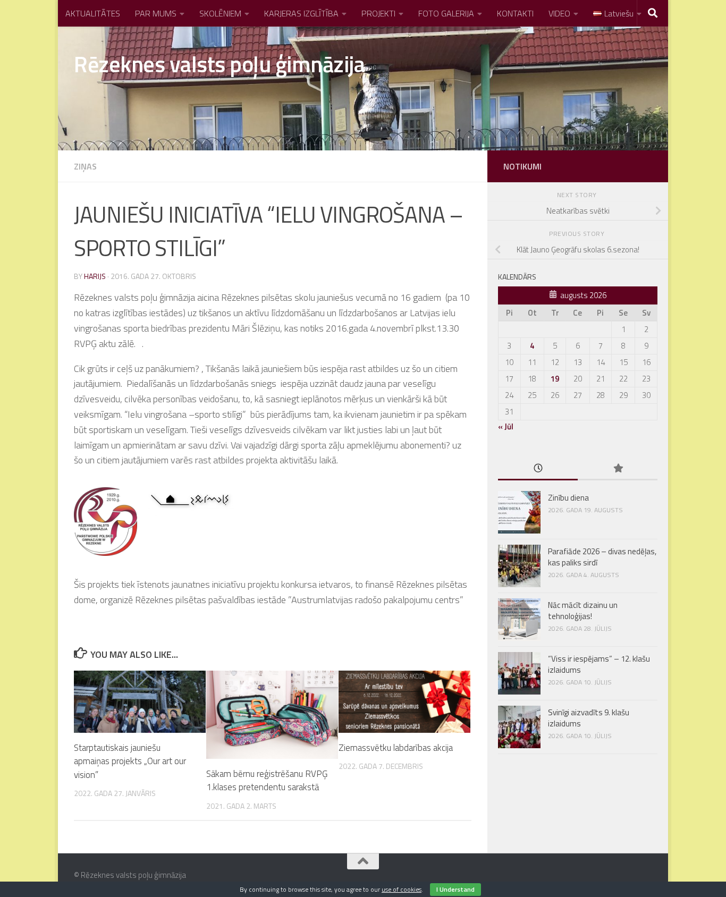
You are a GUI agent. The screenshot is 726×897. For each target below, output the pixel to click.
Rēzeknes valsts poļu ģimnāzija (219, 64)
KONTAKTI (515, 13)
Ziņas (85, 166)
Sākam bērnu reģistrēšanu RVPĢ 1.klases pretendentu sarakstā (266, 780)
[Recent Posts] (538, 469)
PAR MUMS (155, 13)
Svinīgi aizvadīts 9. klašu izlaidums (588, 718)
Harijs (95, 276)
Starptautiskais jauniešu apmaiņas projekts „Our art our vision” (130, 761)
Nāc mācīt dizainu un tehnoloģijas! (583, 610)
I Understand (455, 889)
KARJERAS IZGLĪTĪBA (301, 13)
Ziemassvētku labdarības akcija (396, 748)
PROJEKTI (378, 13)
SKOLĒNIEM (220, 13)
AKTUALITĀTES (92, 13)
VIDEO (559, 13)
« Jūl (505, 426)
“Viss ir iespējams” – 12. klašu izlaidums (599, 664)
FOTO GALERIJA (446, 13)
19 (555, 379)
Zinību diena (568, 498)
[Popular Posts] (617, 469)
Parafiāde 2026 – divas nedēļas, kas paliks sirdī (602, 557)
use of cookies (401, 889)
